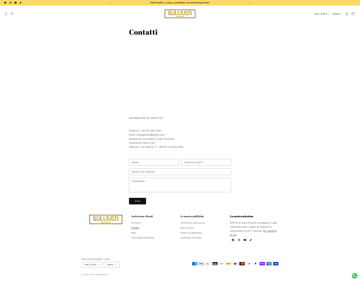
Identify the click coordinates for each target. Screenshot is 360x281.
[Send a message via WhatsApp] (355, 276)
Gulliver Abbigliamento (98, 275)
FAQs (133, 233)
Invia (137, 201)
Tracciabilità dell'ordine (142, 237)
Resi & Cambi (187, 228)
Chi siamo (136, 223)
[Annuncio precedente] (111, 2)
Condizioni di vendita (191, 237)
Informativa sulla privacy (193, 223)
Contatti (135, 228)
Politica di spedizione (191, 233)
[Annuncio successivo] (249, 2)
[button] (6, 14)
